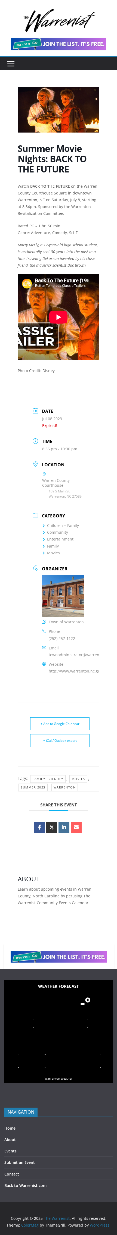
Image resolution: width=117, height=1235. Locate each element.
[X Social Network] (51, 827)
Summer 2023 (33, 787)
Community (57, 532)
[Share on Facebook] (39, 827)
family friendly (47, 779)
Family (53, 546)
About (10, 1139)
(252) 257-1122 (62, 638)
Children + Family (63, 525)
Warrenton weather (59, 1078)
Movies (53, 552)
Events (10, 1151)
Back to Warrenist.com (25, 1185)
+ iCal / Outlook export (60, 740)
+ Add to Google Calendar (60, 723)
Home (10, 1128)
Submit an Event (19, 1162)
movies (78, 779)
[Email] (76, 827)
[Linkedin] (64, 827)
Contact (11, 1174)
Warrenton (65, 787)
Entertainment (60, 539)
